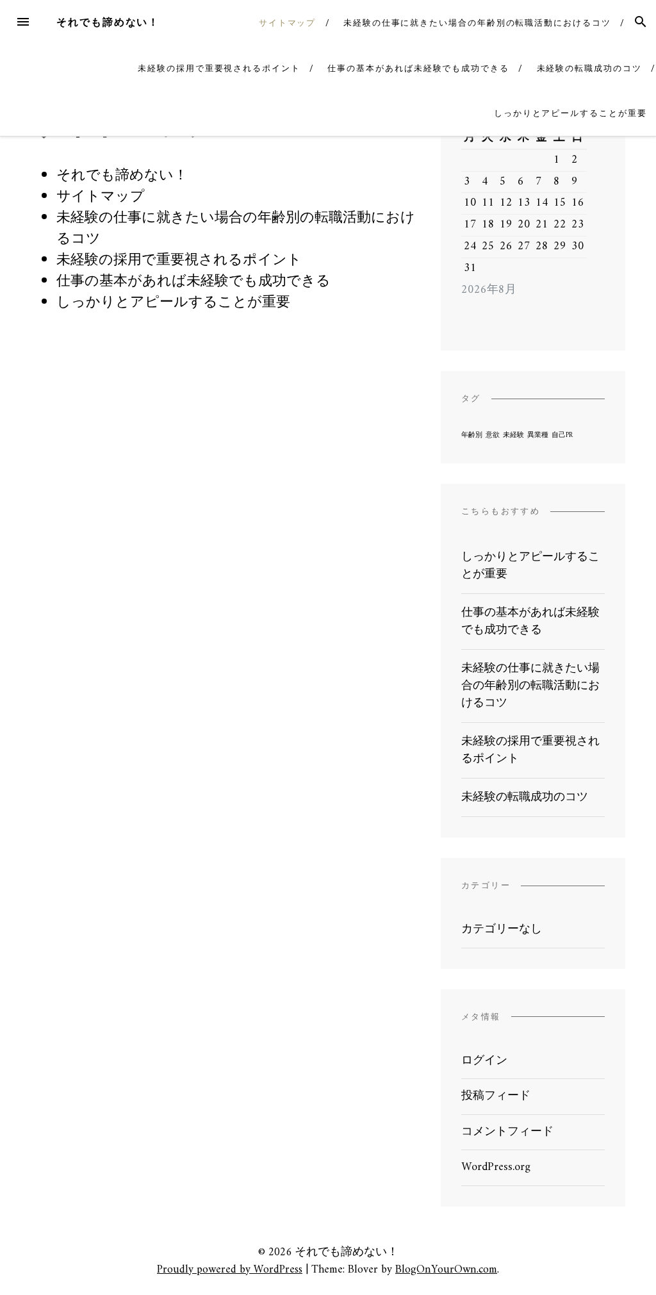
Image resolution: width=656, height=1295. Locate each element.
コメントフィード (507, 1132)
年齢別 (471, 435)
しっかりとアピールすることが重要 (570, 113)
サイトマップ (287, 23)
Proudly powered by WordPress (229, 1270)
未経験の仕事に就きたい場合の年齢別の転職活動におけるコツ (477, 23)
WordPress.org (495, 1167)
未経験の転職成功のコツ (589, 68)
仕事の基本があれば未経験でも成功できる (418, 68)
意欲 (493, 435)
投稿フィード (495, 1096)
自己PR (562, 435)
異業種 (537, 435)
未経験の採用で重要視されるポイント (219, 68)
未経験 (513, 435)
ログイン (484, 1061)
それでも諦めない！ (108, 22)
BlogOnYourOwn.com (446, 1270)
